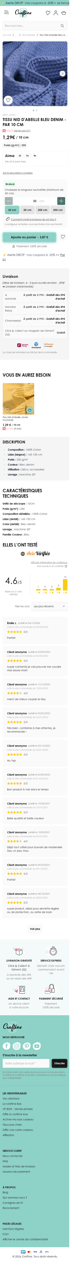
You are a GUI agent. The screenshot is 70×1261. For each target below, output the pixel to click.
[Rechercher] (62, 25)
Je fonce (63, 3)
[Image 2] (36, 110)
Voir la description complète (18, 173)
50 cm (27, 209)
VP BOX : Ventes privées (18, 1109)
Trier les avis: (22, 606)
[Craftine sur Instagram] (17, 1046)
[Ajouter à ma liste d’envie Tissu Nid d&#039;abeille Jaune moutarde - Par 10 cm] (7, 410)
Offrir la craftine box (15, 1114)
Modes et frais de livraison (19, 1166)
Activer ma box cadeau (18, 1119)
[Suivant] (62, 73)
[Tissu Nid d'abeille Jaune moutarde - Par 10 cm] (18, 399)
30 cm (12, 209)
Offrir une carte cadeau (18, 1129)
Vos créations (11, 1098)
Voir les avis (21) (22, 130)
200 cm (42, 209)
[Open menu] (6, 12)
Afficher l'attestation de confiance (49, 562)
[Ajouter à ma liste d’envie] (8, 100)
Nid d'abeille (28, 35)
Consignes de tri (13, 1202)
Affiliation (8, 1135)
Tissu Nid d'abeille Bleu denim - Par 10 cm (53, 35)
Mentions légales (13, 1228)
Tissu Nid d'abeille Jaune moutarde (15, 419)
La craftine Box (12, 1103)
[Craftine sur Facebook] (6, 1046)
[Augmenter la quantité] (61, 201)
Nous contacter (12, 1156)
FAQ (5, 1161)
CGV (6, 1234)
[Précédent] (7, 73)
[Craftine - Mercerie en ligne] (23, 13)
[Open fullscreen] (35, 73)
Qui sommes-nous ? (15, 1197)
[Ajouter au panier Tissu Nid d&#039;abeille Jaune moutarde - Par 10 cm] (29, 410)
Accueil (7, 35)
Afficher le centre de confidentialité (25, 1239)
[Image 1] (33, 110)
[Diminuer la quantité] (9, 201)
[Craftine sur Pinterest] (27, 1046)
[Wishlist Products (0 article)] (48, 13)
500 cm (58, 209)
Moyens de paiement (16, 1171)
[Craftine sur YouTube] (37, 1046)
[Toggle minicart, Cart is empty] (63, 13)
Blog (5, 1192)
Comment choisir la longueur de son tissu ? (33, 219)
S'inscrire (59, 1063)
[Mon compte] (56, 13)
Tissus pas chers (12, 1124)
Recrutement (11, 1208)
